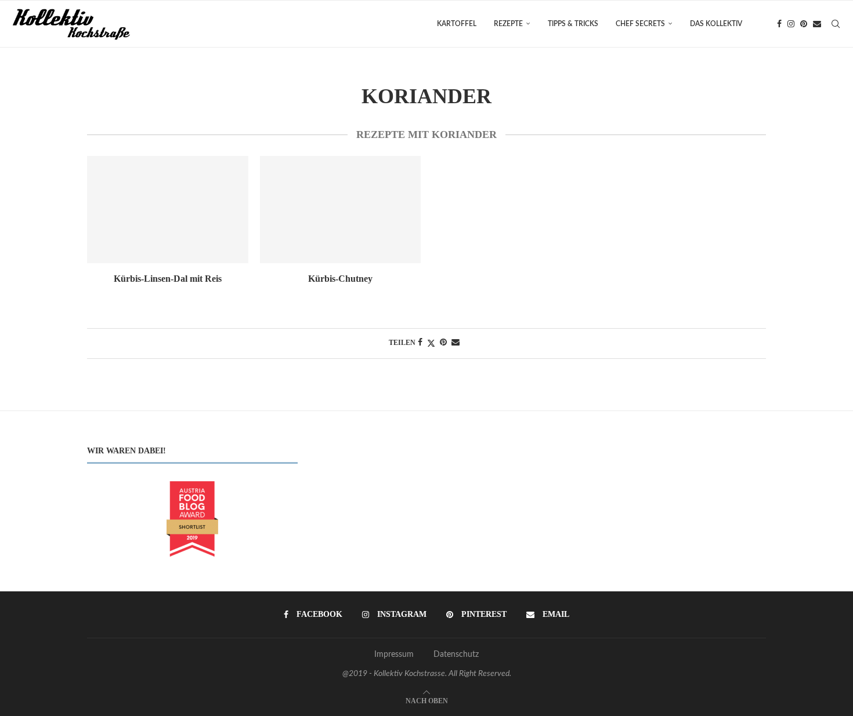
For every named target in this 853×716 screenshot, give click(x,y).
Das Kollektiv (716, 23)
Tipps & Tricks (573, 23)
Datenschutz (456, 654)
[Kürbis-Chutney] (340, 209)
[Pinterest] (803, 24)
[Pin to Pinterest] (443, 343)
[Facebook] (779, 24)
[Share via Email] (455, 343)
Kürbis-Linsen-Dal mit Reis (168, 279)
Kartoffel (456, 23)
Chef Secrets (640, 23)
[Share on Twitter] (431, 343)
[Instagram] (790, 24)
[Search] (835, 24)
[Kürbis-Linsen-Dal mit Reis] (167, 209)
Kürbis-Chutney (340, 279)
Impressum (394, 654)
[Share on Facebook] (420, 343)
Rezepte (508, 23)
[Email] (817, 24)
